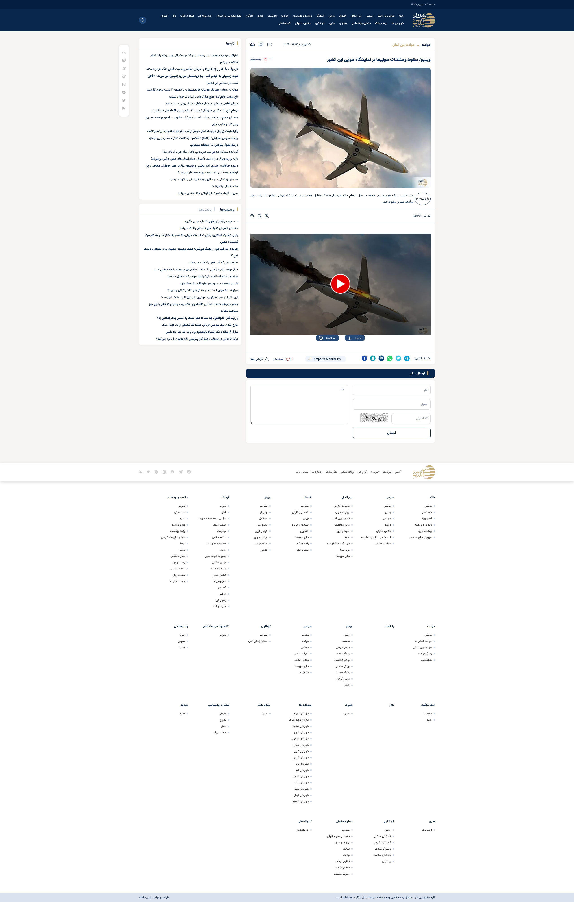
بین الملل (356, 16)
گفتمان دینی (219, 575)
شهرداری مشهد (301, 726)
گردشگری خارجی (382, 843)
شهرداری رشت (301, 783)
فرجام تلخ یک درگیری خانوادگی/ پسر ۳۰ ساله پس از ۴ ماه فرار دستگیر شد (194, 111)
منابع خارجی (343, 648)
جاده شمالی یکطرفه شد (224, 186)
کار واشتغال (302, 830)
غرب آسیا (345, 550)
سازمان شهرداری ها (299, 720)
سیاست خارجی (383, 544)
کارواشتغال (284, 23)
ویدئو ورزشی (260, 544)
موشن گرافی (343, 679)
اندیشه (222, 550)
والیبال (263, 512)
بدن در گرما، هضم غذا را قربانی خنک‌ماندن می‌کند (208, 193)
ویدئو (260, 16)
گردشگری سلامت (382, 855)
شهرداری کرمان (301, 795)
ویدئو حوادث (425, 654)
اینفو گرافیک (187, 16)
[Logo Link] (424, 20)
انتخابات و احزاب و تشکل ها (376, 537)
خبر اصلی (426, 512)
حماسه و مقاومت (216, 544)
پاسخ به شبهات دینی (215, 556)
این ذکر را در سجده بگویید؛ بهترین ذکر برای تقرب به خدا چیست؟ (199, 297)
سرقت (346, 849)
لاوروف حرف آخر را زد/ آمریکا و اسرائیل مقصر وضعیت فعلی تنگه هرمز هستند (192, 69)
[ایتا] (124, 84)
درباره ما (317, 472)
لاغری (182, 519)
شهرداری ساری (301, 789)
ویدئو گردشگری (342, 660)
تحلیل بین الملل (340, 519)
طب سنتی (179, 512)
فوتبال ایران (261, 531)
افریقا (347, 537)
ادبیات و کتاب (219, 606)
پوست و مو (179, 563)
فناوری (164, 16)
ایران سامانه (145, 897)
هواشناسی (426, 660)
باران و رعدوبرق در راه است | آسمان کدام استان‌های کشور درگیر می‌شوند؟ (194, 159)
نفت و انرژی (302, 550)
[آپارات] (124, 76)
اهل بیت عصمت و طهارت (212, 519)
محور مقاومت (342, 525)
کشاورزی (304, 531)
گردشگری (320, 23)
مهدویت (221, 531)
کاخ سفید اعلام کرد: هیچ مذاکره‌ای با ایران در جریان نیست (203, 97)
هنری (332, 23)
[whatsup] (390, 358)
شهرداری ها (398, 23)
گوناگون (249, 16)
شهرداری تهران (301, 714)
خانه (401, 16)
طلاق (223, 726)
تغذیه (182, 550)
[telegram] (407, 358)
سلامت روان (178, 575)
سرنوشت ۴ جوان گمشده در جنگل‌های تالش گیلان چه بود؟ (202, 290)
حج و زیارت (220, 581)
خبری (347, 635)
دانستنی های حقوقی (338, 836)
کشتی (264, 550)
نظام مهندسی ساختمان (228, 16)
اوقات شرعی (347, 472)
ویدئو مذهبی (343, 666)
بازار (174, 16)
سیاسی (369, 16)
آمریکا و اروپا (343, 531)
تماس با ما (302, 472)
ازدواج (223, 720)
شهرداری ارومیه (300, 802)
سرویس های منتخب (420, 537)
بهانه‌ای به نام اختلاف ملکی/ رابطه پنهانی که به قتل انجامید (202, 276)
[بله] (124, 92)
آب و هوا (362, 472)
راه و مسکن (302, 544)
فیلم (347, 685)
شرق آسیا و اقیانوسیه (338, 544)
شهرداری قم (302, 770)
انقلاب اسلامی (219, 525)
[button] (340, 284)
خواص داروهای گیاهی (173, 537)
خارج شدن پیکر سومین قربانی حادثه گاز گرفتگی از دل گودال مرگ (200, 325)
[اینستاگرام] (124, 60)
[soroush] (373, 358)
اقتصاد (342, 16)
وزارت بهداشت (177, 531)
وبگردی (343, 23)
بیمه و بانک (381, 23)
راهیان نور (221, 600)
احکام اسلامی (219, 537)
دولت (388, 525)
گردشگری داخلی (382, 836)
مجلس (387, 519)
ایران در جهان (342, 512)
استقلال (263, 519)
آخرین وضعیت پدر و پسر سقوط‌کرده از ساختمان (209, 283)
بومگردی (386, 861)
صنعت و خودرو (300, 525)
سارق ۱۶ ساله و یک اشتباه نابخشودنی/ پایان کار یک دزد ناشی (202, 332)
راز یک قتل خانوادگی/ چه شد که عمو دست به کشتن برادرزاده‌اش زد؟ (197, 318)
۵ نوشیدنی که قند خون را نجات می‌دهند (213, 263)
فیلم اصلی (349, 351)
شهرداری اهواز (301, 732)
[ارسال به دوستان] (269, 44)
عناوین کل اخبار (386, 16)
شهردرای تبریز (301, 751)
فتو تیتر (222, 588)
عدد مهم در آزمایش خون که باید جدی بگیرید (211, 221)
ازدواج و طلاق (342, 843)
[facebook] (364, 358)
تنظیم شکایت (342, 868)
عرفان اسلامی (219, 563)
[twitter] (398, 358)
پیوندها (387, 472)
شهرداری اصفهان (300, 739)
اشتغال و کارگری (300, 512)
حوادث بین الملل (403, 45)
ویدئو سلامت (178, 525)
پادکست (272, 16)
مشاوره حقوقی (303, 23)
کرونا (182, 544)
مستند (346, 641)
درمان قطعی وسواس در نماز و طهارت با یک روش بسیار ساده (202, 104)
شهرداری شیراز (301, 758)
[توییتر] (124, 100)
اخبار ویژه (427, 519)
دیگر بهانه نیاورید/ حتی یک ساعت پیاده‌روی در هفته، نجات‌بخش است (196, 269)
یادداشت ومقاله (423, 525)
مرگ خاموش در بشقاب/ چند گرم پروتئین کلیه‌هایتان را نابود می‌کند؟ (197, 339)
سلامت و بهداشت (302, 16)
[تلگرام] (124, 68)
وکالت (346, 855)
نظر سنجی (331, 472)
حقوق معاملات (342, 874)
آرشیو (398, 472)
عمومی (428, 506)
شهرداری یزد (302, 764)
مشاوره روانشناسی (361, 23)
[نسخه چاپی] (252, 44)
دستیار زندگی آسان (257, 641)
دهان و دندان (178, 556)
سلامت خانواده (177, 581)
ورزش (331, 16)
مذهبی (222, 594)
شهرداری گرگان (301, 745)
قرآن (224, 512)
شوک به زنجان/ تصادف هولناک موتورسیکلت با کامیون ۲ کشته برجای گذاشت (192, 90)
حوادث (285, 16)
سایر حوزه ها (343, 556)
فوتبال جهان (260, 537)
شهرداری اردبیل (301, 776)
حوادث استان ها (423, 641)
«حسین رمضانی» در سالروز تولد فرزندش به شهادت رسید (204, 179)
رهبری (388, 512)
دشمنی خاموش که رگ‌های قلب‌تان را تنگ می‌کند (209, 228)
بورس (306, 519)
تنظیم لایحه (343, 861)
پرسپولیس (261, 525)
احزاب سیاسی (301, 654)
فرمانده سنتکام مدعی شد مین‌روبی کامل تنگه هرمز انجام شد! (200, 152)
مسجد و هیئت (218, 569)
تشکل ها (304, 673)
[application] (340, 284)
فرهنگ (320, 16)
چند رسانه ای (205, 16)
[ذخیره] (261, 44)
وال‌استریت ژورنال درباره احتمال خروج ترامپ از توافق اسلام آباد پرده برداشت (192, 131)
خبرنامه (375, 472)
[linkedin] (381, 358)
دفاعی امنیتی (383, 531)
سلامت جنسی (177, 569)
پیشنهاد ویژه (425, 531)
